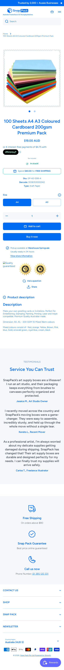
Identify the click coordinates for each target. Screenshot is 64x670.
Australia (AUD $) (14, 642)
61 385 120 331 (40, 573)
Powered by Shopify (43, 655)
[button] (52, 11)
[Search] (5, 21)
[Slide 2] (35, 111)
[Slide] (59, 194)
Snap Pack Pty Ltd (27, 655)
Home (5, 34)
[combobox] (32, 21)
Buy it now (32, 236)
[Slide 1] (29, 111)
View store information (21, 256)
